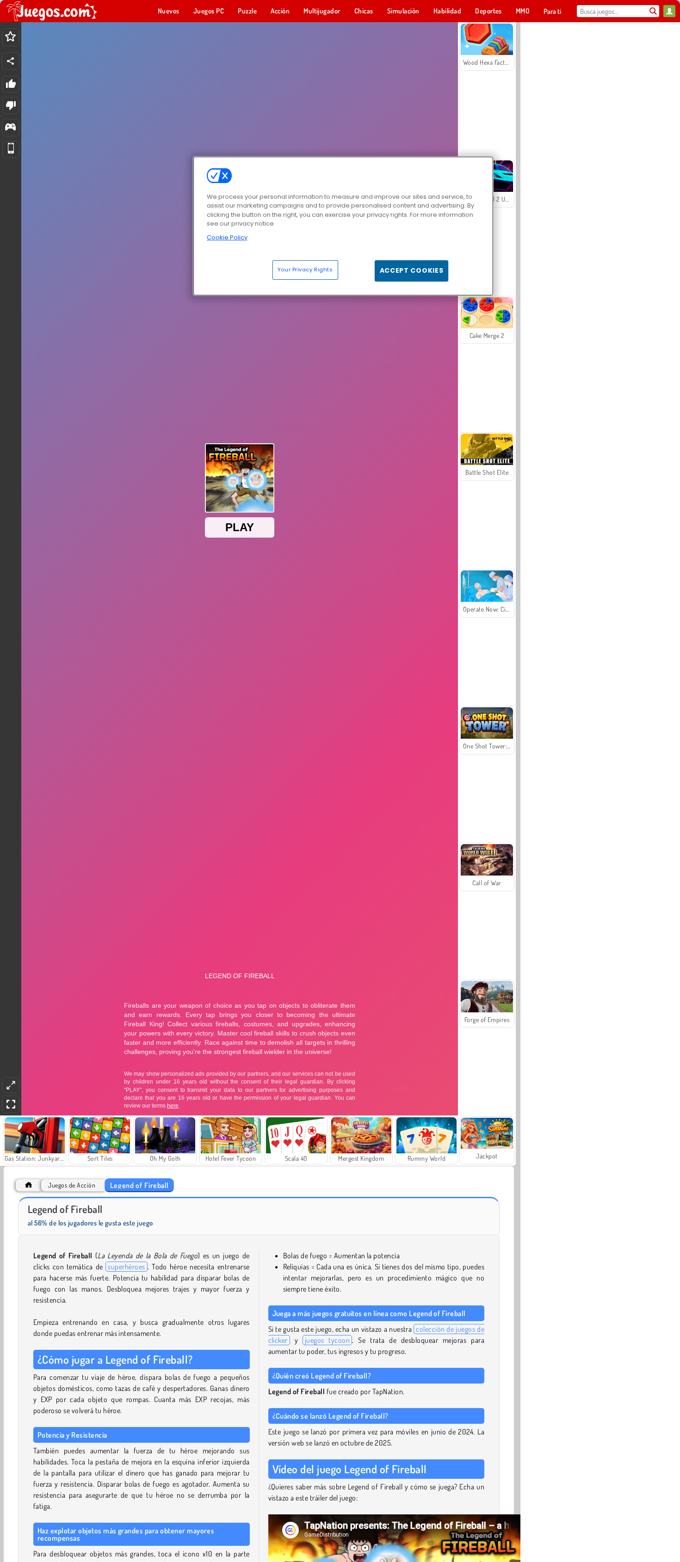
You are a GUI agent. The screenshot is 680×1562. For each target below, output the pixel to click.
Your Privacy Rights (305, 269)
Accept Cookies (412, 270)
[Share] (10, 61)
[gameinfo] (10, 128)
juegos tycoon (327, 1340)
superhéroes (126, 1266)
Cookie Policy (227, 237)
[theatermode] (10, 1085)
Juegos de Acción (71, 1185)
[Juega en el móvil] (10, 149)
